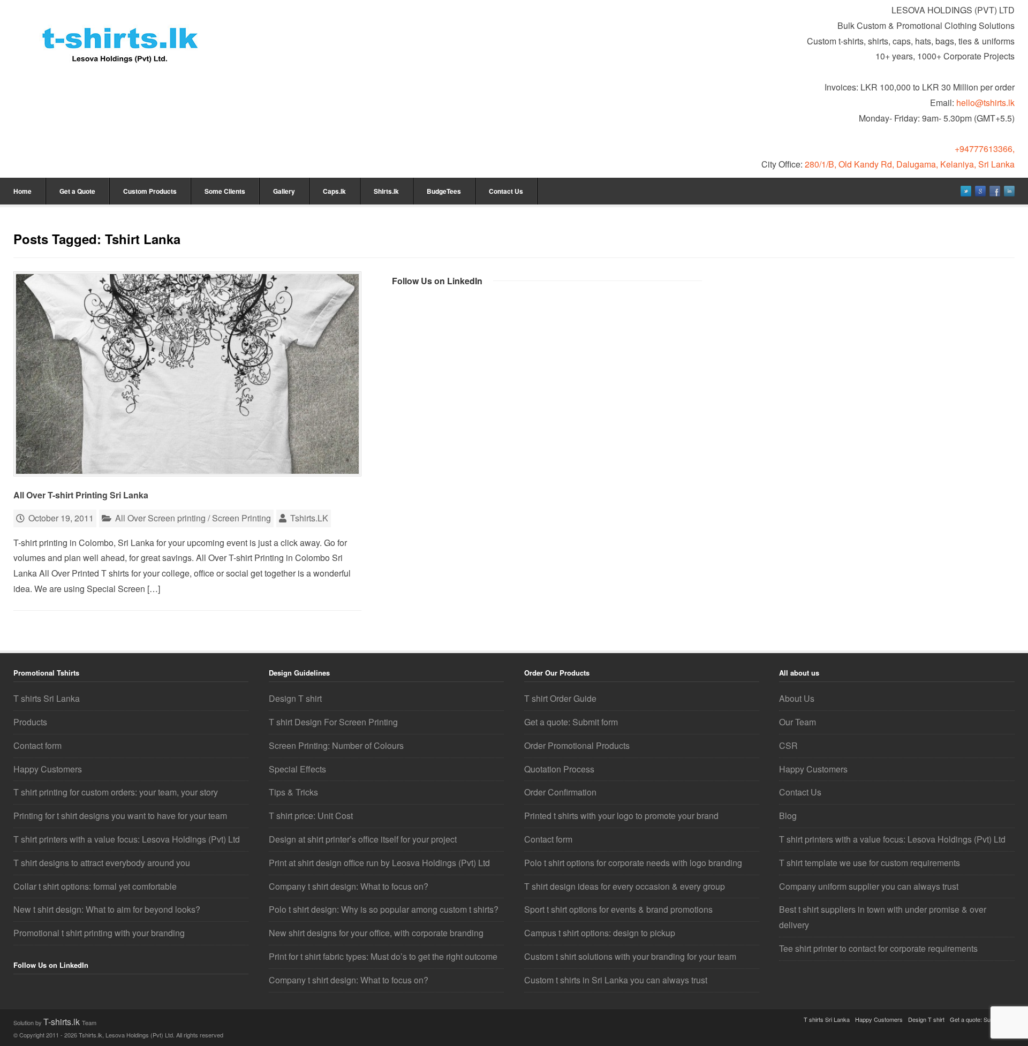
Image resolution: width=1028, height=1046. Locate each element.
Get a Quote (77, 191)
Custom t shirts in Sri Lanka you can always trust (615, 980)
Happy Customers (47, 769)
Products (30, 722)
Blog (788, 815)
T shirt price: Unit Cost (311, 815)
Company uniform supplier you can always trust (868, 886)
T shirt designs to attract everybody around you (101, 862)
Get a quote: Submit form (571, 722)
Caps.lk (334, 191)
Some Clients (225, 191)
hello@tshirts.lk (985, 102)
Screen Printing (241, 518)
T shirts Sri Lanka (46, 698)
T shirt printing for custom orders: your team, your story (115, 792)
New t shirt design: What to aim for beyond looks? (106, 909)
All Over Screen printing (160, 518)
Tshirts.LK (309, 518)
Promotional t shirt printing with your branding (99, 933)
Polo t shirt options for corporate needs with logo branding (633, 862)
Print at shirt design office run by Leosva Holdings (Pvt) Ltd (379, 862)
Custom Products (150, 191)
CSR (788, 745)
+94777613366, (985, 148)
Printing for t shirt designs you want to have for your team (120, 815)
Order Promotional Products (577, 745)
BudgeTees (444, 191)
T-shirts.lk (62, 1021)
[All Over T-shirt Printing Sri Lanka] (187, 373)
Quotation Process (559, 769)
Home (22, 191)
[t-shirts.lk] (120, 35)
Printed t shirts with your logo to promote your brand (621, 815)
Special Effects (297, 769)
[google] (980, 191)
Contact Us (506, 191)
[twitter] (966, 191)
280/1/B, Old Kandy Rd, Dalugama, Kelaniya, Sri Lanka (910, 164)
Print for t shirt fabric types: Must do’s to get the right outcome (383, 956)
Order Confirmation (560, 792)
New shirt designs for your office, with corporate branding (376, 933)
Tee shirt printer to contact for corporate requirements (878, 948)
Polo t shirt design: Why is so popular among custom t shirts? (383, 909)
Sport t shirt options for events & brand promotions (618, 909)
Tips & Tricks (293, 792)
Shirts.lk (386, 191)
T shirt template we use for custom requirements (869, 862)
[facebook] (994, 191)
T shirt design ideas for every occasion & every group (624, 886)
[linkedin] (1009, 191)
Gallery (284, 191)
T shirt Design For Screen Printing (333, 722)
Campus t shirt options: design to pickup (599, 933)
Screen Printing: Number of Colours (336, 745)
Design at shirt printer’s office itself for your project (363, 839)
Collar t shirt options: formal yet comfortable (95, 886)
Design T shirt (295, 698)
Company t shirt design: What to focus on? (348, 886)
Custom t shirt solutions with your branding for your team (630, 956)
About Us (796, 698)
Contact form (37, 745)
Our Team (797, 722)
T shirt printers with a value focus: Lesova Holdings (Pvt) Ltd (126, 839)
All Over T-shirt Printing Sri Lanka (80, 495)
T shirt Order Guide (560, 698)
